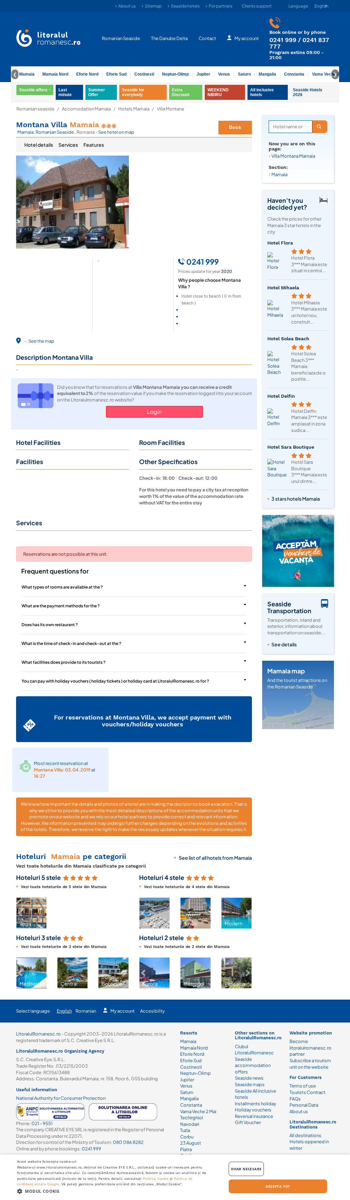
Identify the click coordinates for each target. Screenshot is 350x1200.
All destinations (305, 1135)
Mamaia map (286, 671)
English (64, 1011)
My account (246, 38)
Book (235, 127)
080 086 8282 (128, 1142)
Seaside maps (250, 1084)
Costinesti (144, 74)
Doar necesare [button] (246, 1168)
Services (68, 145)
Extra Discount (180, 92)
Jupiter (203, 74)
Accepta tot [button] (278, 1186)
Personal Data (304, 1105)
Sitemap (153, 6)
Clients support (257, 6)
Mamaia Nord (55, 74)
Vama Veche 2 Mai (329, 74)
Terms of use (303, 1086)
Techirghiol (191, 1117)
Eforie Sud (116, 74)
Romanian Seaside (121, 38)
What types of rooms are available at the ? (62, 587)
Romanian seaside (35, 109)
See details (284, 644)
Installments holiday (255, 1103)
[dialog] (175, 1177)
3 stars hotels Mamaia (295, 499)
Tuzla (185, 1130)
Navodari (189, 1124)
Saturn (244, 74)
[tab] (39, 145)
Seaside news (249, 1078)
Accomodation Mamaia (86, 109)
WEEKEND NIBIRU (218, 92)
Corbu (186, 1136)
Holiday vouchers (253, 1109)
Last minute (65, 92)
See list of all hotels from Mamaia (215, 858)
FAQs (295, 1099)
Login (154, 411)
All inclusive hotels (262, 92)
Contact (207, 38)
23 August (190, 1143)
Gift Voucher (248, 1122)
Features (93, 145)
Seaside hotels (185, 6)
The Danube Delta (169, 38)
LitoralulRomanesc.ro (38, 1034)
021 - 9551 (42, 1123)
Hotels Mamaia (133, 109)
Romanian (86, 1011)
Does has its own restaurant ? (50, 624)
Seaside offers (33, 90)
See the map (41, 341)
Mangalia (267, 74)
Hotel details (38, 145)
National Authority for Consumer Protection (61, 1098)
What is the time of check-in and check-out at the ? (71, 643)
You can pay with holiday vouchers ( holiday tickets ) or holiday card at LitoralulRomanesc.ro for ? (115, 681)
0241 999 (282, 39)
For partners (220, 6)
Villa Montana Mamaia (293, 156)
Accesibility (152, 1011)
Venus (224, 74)
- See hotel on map (114, 132)
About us (127, 6)
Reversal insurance (254, 1116)
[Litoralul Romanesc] (48, 39)
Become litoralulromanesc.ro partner (311, 1048)
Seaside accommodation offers (253, 1065)
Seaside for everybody (133, 92)
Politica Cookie (156, 1178)
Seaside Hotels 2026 (307, 92)
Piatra (186, 1149)
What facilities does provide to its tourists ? (64, 662)
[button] (20, 913)
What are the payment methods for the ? (61, 605)
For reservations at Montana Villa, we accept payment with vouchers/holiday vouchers (142, 721)
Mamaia (27, 74)
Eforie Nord (87, 74)
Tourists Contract (307, 1092)
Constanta (294, 74)
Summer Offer (96, 92)
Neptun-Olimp (175, 74)
